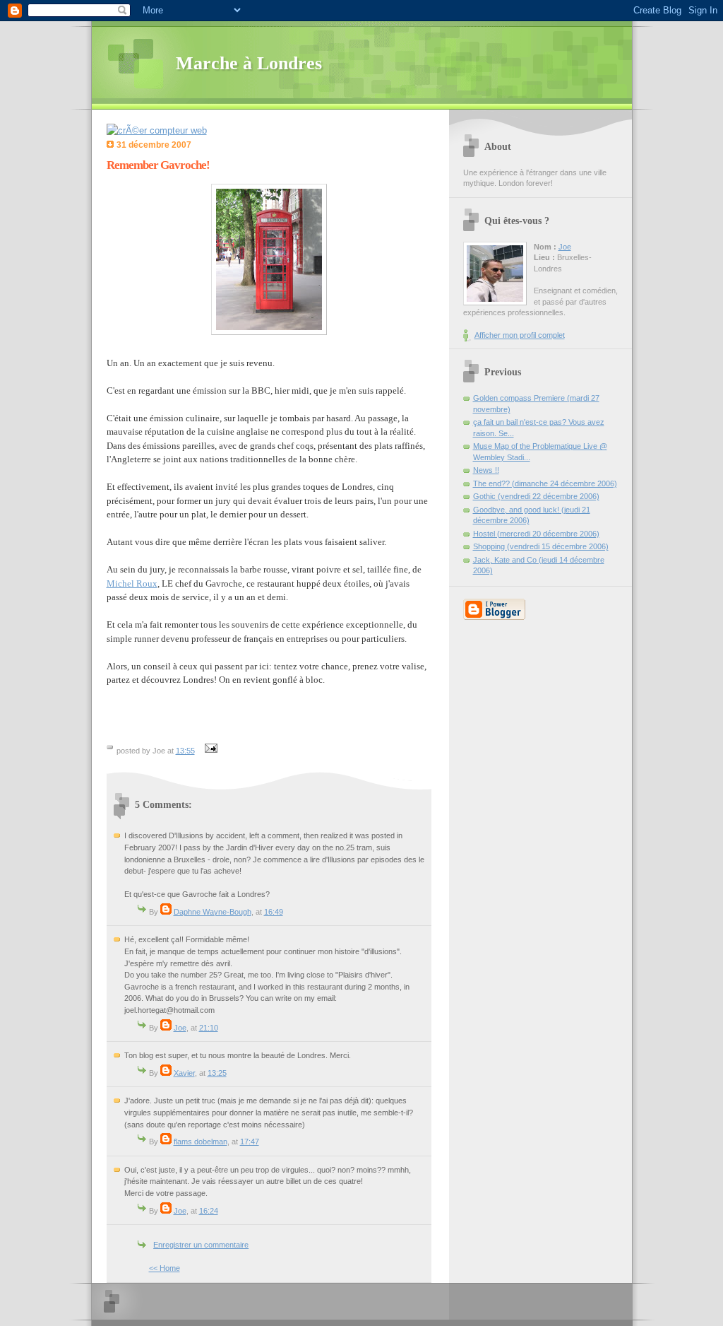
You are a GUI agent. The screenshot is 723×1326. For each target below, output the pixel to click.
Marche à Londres (249, 63)
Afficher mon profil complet (519, 335)
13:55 (185, 750)
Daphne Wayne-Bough (212, 912)
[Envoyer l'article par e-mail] (209, 750)
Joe (180, 1027)
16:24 (208, 1211)
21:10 (208, 1027)
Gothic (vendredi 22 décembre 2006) (536, 496)
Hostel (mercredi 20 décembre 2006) (536, 533)
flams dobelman (200, 1141)
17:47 (249, 1141)
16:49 (273, 912)
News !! (486, 470)
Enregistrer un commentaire (201, 1244)
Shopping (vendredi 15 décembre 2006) (541, 546)
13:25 (217, 1073)
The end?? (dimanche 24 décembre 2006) (545, 483)
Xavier (184, 1073)
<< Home (164, 1268)
